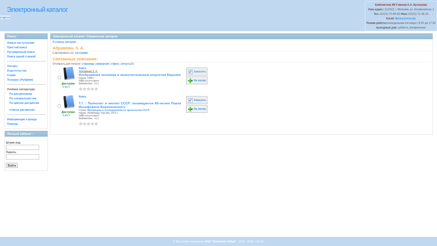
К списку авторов (64, 42)
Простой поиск (17, 47)
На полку (199, 80)
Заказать (199, 71)
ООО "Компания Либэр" (221, 241)
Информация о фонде (22, 119)
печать (125, 63)
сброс (115, 63)
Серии (11, 75)
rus (7, 17)
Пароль (11, 152)
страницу (88, 63)
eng (2, 17)
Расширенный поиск (21, 52)
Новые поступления (20, 42)
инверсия (102, 63)
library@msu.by (405, 18)
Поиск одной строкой (21, 56)
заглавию (81, 52)
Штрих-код (13, 142)
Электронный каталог (37, 9)
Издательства (16, 70)
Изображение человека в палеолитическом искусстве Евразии (130, 75)
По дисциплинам (20, 93)
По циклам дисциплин (24, 103)
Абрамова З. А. (88, 71)
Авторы (12, 66)
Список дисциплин (22, 109)
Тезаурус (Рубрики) (20, 79)
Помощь (12, 124)
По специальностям (22, 98)
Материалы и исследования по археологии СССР (118, 110)
